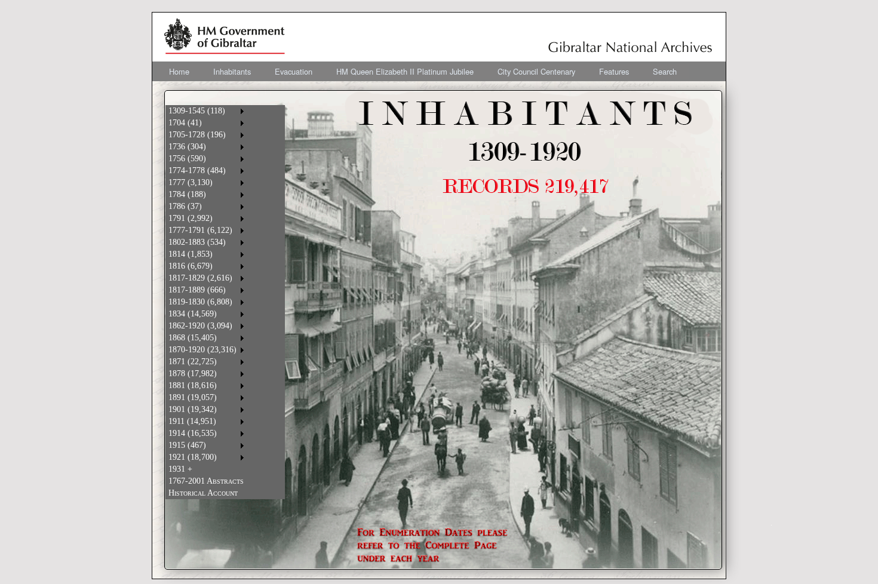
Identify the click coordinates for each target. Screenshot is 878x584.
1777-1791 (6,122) (200, 230)
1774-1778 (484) (197, 170)
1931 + (180, 469)
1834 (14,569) (192, 313)
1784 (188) (187, 194)
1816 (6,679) (190, 266)
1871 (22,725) (192, 361)
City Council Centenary (536, 71)
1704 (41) (185, 122)
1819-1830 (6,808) (200, 301)
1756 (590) (187, 158)
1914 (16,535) (192, 433)
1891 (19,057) (192, 397)
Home (179, 71)
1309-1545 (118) (196, 110)
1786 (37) (185, 206)
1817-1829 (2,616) (200, 277)
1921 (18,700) (192, 457)
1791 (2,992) (190, 218)
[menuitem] (179, 71)
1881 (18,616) (192, 385)
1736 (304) (187, 146)
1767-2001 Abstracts (206, 481)
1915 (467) (187, 445)
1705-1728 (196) (197, 134)
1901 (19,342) (192, 409)
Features (614, 71)
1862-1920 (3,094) (200, 325)
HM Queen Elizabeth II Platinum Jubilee (405, 71)
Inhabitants (232, 71)
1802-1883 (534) (197, 242)
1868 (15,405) (192, 337)
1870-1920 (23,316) (202, 349)
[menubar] (423, 71)
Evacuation (293, 71)
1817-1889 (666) (197, 289)
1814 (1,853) (190, 254)
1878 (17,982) (192, 373)
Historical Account (203, 492)
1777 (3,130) (190, 182)
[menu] (206, 302)
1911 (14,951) (192, 421)
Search (665, 71)
